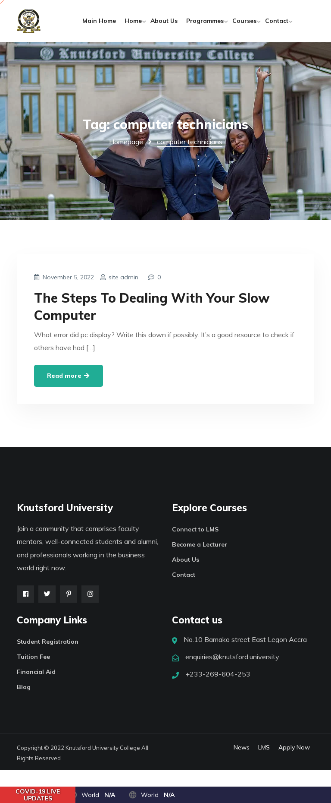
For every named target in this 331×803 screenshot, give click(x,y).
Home (133, 21)
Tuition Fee (33, 657)
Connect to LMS (195, 529)
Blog (24, 687)
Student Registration (47, 641)
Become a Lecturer (199, 544)
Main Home (99, 21)
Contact (276, 21)
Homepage (126, 141)
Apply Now (294, 747)
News (242, 747)
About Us (164, 21)
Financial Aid (36, 672)
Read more (65, 375)
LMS (264, 747)
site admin (123, 277)
